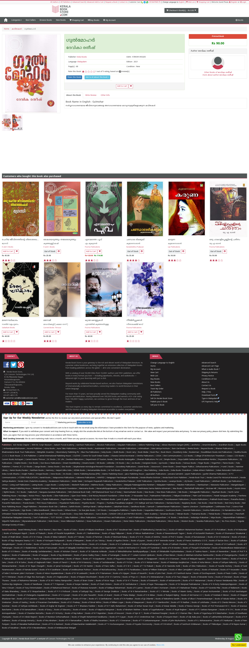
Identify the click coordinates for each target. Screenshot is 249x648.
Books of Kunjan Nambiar (78, 584)
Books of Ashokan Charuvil (65, 552)
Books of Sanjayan (41, 555)
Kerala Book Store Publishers (174, 478)
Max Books (177, 488)
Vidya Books (216, 518)
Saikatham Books (8, 328)
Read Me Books (216, 503)
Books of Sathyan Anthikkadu (25, 606)
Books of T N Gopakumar (94, 559)
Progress (101, 503)
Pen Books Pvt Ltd (91, 499)
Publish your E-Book (158, 402)
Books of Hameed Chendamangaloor (55, 599)
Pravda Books (29, 503)
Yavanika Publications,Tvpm (208, 521)
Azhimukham (143, 449)
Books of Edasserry (62, 610)
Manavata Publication (220, 485)
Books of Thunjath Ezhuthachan (196, 548)
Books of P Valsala (76, 537)
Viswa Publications (94, 521)
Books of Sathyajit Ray (82, 592)
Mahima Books (97, 485)
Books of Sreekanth (149, 581)
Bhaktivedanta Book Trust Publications (18, 452)
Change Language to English (162, 363)
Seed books (15, 510)
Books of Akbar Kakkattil (55, 537)
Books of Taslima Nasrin (197, 552)
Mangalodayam (237, 485)
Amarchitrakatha (209, 445)
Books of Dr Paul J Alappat (177, 577)
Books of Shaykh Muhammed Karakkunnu (89, 617)
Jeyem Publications (193, 474)
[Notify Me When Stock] (59, 252)
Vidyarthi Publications (11, 521)
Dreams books (88, 463)
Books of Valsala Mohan (225, 599)
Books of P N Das (125, 562)
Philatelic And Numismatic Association (147, 499)
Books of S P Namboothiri (158, 602)
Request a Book (111, 2)
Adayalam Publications (126, 445)
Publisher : (77, 57)
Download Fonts (209, 395)
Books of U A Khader (98, 544)
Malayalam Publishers (166, 485)
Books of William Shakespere (155, 570)
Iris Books (67, 474)
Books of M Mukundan (237, 530)
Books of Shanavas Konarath (84, 588)
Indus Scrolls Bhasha (10, 474)
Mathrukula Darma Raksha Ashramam (154, 488)
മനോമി (47, 320)
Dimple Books (170, 459)
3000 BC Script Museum (42, 445)
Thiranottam (227, 514)
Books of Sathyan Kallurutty (225, 562)
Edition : (132, 62)
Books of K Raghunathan (57, 577)
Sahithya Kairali (89, 507)
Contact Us (123, 2)
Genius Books (54, 467)
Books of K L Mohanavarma (200, 621)
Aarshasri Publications (85, 445)
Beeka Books (193, 449)
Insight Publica (28, 474)
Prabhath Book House (219, 499)
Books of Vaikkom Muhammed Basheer (186, 530)
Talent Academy (151, 514)
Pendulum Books (108, 499)
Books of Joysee (138, 541)
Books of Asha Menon (201, 562)
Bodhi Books (118, 452)
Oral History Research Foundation (103, 496)
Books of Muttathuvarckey (104, 570)
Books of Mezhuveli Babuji (116, 537)
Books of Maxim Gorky (182, 592)
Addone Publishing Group (149, 445)
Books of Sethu (25, 559)
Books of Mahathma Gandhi (167, 599)
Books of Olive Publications (195, 566)
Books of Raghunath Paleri (39, 562)
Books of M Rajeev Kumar (234, 624)
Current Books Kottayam (12, 459)
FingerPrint (216, 463)
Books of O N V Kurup (32, 537)
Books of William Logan (113, 602)
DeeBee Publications (75, 459)
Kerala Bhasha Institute (150, 478)
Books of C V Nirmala (159, 592)
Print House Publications (47, 503)
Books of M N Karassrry (81, 562)
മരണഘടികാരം (10, 320)
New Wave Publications (166, 492)
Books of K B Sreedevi (171, 548)
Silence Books (57, 510)
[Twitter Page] (14, 367)
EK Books (120, 463)
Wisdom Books (187, 521)
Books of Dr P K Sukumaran (201, 544)
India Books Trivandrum (181, 470)
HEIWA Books (79, 470)
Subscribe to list (84, 422)
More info (160, 645)
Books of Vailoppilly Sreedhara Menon (75, 548)
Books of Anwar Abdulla (165, 606)
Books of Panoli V (60, 562)
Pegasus (77, 499)
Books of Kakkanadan (21, 555)
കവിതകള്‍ (17, 29)
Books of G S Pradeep (70, 602)
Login (243, 2)
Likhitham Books (219, 481)
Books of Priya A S (130, 577)
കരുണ (171, 239)
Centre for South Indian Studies (95, 456)
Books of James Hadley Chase (87, 555)
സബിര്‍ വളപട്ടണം (10, 324)
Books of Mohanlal (210, 570)
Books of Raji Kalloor (74, 613)
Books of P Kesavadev (230, 570)
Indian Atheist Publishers (203, 470)
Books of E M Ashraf (163, 624)
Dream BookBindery (71, 463)
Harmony (50, 470)
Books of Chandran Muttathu (31, 613)
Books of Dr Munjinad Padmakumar (184, 584)
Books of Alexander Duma (202, 577)
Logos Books (50, 485)
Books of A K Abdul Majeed (25, 617)
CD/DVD (76, 456)
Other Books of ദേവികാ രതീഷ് (218, 72)
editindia (110, 463)
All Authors (54, 2)
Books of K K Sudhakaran (120, 544)
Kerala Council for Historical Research (222, 478)
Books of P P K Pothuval (59, 592)
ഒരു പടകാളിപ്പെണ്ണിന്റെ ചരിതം (224, 239)
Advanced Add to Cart (95, 2)
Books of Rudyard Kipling (168, 595)
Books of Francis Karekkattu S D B (192, 541)
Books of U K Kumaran (169, 559)
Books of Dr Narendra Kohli (168, 566)
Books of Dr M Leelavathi (77, 573)
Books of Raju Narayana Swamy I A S (18, 541)
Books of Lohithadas (200, 602)
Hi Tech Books (114, 470)
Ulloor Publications (88, 518)
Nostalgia (22, 496)
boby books (106, 452)
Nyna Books (47, 496)
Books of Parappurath (147, 559)
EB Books (101, 463)
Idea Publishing (150, 470)
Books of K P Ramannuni (100, 573)
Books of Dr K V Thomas (127, 581)
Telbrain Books (183, 514)
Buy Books (94, 20)
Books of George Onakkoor (107, 592)
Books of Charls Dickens (101, 584)
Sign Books (26, 510)
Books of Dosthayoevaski (204, 573)
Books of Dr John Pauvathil (84, 595)
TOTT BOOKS (56, 518)
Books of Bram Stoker (84, 581)
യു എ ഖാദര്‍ (215, 244)
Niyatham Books (219, 492)
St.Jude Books (66, 514)
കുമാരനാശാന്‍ (133, 244)
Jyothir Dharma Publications (215, 474)
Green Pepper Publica (185, 467)
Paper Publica (16, 499)
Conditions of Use (209, 379)
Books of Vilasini (74, 559)
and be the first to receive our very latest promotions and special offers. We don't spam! (61, 418)
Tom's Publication (41, 518)
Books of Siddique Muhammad (112, 588)
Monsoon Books (225, 488)
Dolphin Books (20, 463)
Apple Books (241, 445)
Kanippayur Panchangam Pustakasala (122, 478)
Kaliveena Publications (85, 478)
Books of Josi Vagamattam (104, 548)
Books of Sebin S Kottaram (156, 588)
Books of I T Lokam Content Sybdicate (138, 555)
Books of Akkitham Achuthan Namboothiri (195, 555)
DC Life (61, 459)
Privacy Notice (208, 376)
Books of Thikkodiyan (212, 624)
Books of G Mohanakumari (152, 577)
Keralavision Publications (59, 481)
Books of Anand (105, 595)
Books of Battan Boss (219, 541)
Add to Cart (122, 86)
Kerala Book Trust (197, 478)
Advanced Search (78, 2)
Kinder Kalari (77, 481)
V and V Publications (135, 518)
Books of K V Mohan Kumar (147, 562)
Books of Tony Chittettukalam (29, 588)
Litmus (5, 485)
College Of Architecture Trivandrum (210, 456)
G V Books (28, 467)
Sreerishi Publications (192, 510)
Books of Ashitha (152, 537)
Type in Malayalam (209, 398)
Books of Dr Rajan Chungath (32, 566)
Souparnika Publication (154, 510)
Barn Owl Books (179, 449)
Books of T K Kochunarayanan (111, 624)
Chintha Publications (145, 456)
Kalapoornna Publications (63, 478)
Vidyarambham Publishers (234, 518)
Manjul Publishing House (20, 488)
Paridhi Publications (51, 499)
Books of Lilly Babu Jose (190, 617)
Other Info (105, 95)
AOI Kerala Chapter (21, 445)
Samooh (150, 507)
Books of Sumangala (110, 555)
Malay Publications (114, 485)
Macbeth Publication (80, 485)
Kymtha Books (160, 481)
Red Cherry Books (232, 503)
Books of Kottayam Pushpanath (50, 541)
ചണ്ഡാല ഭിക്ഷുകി (135, 239)
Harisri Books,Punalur (19, 470)
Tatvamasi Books (167, 514)
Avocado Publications (127, 449)
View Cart (154, 372)
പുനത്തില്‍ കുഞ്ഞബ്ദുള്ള (97, 324)
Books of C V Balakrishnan (25, 548)
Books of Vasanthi (139, 573)
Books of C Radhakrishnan (88, 533)
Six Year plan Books (87, 510)
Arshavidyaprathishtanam (14, 449)
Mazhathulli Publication (194, 488)
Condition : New (133, 67)
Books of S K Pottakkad (215, 530)
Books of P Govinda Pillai (209, 588)
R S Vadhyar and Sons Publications (149, 503)
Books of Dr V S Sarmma (109, 577)
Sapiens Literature (190, 507)
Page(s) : (73, 67)
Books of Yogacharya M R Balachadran (210, 613)
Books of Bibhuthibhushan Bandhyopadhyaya (128, 552)
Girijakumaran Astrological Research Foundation (93, 467)
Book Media (143, 452)
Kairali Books (45, 478)
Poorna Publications (92, 247)
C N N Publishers (29, 456)
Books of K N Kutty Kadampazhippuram (220, 584)
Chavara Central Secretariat (122, 456)
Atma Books (49, 449)
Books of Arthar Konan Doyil (140, 606)
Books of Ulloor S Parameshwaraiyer (197, 599)
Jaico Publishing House (134, 474)
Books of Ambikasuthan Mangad (62, 628)
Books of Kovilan (24, 544)
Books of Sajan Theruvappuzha (153, 584)
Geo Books (66, 467)
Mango (5, 488)
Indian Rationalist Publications (229, 470)
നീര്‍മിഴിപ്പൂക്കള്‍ (134, 320)
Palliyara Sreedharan (182, 496)
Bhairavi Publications (224, 449)
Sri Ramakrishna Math (231, 510)
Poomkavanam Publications (177, 499)
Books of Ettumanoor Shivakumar (230, 533)
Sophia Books (136, 510)
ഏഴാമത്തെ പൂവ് (93, 239)
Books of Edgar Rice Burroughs (31, 577)
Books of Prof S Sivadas (172, 537)
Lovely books (64, 485)
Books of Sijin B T (134, 613)
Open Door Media (79, 496)
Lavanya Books (175, 481)
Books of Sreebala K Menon (217, 595)
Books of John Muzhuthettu (174, 621)
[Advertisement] (124, 150)
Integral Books (42, 474)
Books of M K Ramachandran (134, 592)
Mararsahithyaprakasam (106, 488)
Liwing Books (37, 485)
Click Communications (172, 456)
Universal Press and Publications (111, 518)
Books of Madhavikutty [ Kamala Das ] (150, 530)
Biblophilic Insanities (45, 452)
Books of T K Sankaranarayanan (146, 621)
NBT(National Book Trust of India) (107, 492)
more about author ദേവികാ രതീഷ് (218, 75)
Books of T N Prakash (143, 566)
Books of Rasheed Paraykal (155, 613)
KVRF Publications (144, 481)
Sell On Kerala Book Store (161, 398)
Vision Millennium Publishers (72, 521)
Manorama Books (86, 488)
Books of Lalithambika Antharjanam (218, 617)
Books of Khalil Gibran (11, 537)
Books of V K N (136, 537)
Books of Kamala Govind (26, 570)
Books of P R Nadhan (180, 602)
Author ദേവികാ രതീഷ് (202, 51)
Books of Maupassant (135, 602)
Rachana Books (173, 503)
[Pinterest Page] (21, 367)
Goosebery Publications (126, 467)
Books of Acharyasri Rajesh (15, 533)
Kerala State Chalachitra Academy (32, 481)
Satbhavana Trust (222, 507)
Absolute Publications (106, 445)
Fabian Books (175, 463)
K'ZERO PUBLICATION (28, 478)
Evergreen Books (149, 463)
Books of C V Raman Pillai (181, 613)
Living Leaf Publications (20, 485)
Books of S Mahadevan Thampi (183, 588)
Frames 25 (17, 467)
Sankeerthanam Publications (169, 507)
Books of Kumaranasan (195, 537)
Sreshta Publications (211, 510)
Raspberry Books (189, 503)
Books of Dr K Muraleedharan (33, 628)
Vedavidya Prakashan (200, 518)
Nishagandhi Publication (200, 492)
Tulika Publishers (71, 518)
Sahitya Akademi (105, 507)
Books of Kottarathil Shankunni (200, 533)
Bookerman (194, 452)
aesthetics (195, 445)
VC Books (172, 518)
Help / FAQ (206, 392)
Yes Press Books (229, 521)
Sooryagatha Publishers (119, 510)
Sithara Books (71, 510)
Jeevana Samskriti (175, 474)
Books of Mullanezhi (231, 588)
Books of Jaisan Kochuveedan (207, 592)
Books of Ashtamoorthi (170, 581)
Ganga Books (40, 467)
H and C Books (7, 247)
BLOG (240, 20)
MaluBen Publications (186, 485)
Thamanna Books (198, 514)
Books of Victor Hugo (105, 581)
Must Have (57, 530)
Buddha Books (240, 452)
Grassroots (156, 467)
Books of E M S (124, 566)
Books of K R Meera (11, 552)
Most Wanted (44, 530)
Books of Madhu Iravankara (96, 621)
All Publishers (65, 2)
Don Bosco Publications (50, 463)
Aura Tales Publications (67, 449)
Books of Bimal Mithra (91, 602)
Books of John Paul (157, 573)
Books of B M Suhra (17, 562)
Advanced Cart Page (210, 366)
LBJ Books (188, 481)
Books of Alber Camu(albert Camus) (184, 570)
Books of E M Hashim (83, 566)
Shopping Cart (204, 2)
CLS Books (188, 456)
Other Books (124, 496)
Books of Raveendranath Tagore (171, 533)
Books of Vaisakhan (10, 628)
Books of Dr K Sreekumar (219, 537)
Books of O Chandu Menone (223, 602)
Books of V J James (135, 588)
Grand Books (143, 467)
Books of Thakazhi (38, 533)
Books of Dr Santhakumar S (126, 584)
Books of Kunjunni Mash (167, 617)
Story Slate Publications (84, 514)
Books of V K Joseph (61, 595)
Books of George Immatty (23, 621)
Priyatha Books (88, 503)
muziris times (240, 488)
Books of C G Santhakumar (100, 599)
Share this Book (74, 77)
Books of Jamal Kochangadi (59, 566)
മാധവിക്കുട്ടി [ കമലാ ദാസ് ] (55, 324)
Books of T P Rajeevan (54, 584)
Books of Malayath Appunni (193, 559)
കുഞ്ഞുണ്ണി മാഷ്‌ (50, 244)
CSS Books (239, 456)
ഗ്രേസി (5, 244)
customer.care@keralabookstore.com (21, 398)
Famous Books (189, 463)
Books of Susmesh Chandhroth (47, 544)
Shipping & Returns (210, 372)
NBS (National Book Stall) (79, 492)
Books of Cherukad (223, 577)
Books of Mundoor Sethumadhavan (54, 617)
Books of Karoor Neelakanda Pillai (222, 581)
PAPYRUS (36, 499)
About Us (205, 382)
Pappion (27, 499)
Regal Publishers (30, 507)
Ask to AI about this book (97, 77)
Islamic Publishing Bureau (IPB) (87, 474)
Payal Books (66, 499)
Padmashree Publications (160, 496)
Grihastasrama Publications (207, 467)
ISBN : (136, 57)
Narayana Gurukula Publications (52, 492)
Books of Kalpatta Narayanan (101, 610)
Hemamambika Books (96, 470)
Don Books (33, 463)
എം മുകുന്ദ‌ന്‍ (91, 244)
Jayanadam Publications (156, 474)
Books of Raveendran (219, 552)
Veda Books (184, 518)
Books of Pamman (94, 537)
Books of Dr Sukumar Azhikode (93, 552)
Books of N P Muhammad (194, 581)
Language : (77, 62)
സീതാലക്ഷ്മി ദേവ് (134, 324)
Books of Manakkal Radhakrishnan (25, 624)
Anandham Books (226, 445)
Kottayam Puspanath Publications (98, 481)
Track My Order (156, 389)
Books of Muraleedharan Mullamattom (228, 548)
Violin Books (53, 521)
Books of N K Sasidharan (50, 570)
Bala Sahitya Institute (160, 449)
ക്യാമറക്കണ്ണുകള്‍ (94, 320)
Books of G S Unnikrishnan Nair (141, 617)
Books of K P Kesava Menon (75, 544)
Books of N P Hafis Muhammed (112, 606)
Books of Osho (70, 530)
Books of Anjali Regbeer (176, 610)
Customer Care (145, 2)
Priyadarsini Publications (70, 503)
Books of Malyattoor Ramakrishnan (49, 559)
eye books (163, 463)
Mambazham (203, 485)
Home (6, 29)
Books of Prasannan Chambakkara (44, 602)
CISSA (158, 456)
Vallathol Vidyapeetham (156, 518)
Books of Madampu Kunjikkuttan (175, 562)
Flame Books (228, 463)
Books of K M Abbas (146, 595)
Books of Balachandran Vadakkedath (80, 624)
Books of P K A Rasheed (52, 624)
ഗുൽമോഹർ (80, 40)
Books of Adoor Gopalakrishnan (50, 573)
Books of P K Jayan (117, 617)
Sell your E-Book (157, 405)
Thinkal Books (214, 514)
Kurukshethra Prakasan (135, 247)
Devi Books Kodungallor (125, 459)
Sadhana (63, 507)
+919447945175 (155, 2)
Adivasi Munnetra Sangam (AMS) (175, 445)
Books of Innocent (116, 613)
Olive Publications (61, 496)
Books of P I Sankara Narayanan (203, 610)
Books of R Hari (80, 599)
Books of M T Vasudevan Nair (119, 530)
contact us (139, 431)
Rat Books (202, 503)
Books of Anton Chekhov (218, 559)
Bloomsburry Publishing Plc (67, 452)
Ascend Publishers (34, 449)
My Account (110, 20)
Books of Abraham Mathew (128, 610)
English (181, 2)
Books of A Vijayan (121, 573)
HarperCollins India (64, 470)
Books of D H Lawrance (27, 599)
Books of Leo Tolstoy (95, 541)
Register (234, 2)
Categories (15, 20)
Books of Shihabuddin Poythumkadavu (167, 552)
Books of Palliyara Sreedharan (92, 530)
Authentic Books (86, 449)
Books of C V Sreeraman (120, 621)
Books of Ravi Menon (166, 555)
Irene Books (56, 474)
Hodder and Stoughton (132, 470)
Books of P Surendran (150, 548)
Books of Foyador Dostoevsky (139, 624)
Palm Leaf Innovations (202, 496)
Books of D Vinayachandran (33, 592)
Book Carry (131, 452)
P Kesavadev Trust (140, 496)
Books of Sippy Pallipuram (113, 533)
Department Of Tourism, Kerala (99, 459)
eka (128, 463)
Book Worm (166, 452)
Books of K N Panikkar (123, 599)
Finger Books (203, 463)
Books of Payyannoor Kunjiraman (121, 559)
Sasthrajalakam (206, 507)
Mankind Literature (41, 488)
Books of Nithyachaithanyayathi (147, 544)
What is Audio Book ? (211, 369)
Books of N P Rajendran (95, 613)
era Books (136, 463)
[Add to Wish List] (131, 86)
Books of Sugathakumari (153, 610)
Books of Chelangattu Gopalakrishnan (34, 595)
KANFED (101, 478)
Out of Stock (49, 251)
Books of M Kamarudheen (25, 610)
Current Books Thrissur (52, 328)
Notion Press (34, 496)
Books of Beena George (189, 606)
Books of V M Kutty (54, 613)
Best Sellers (31, 20)
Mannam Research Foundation (64, 488)
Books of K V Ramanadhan (70, 621)
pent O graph (123, 499)
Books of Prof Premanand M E (215, 606)
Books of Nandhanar (33, 584)
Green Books (168, 467)
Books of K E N (226, 610)
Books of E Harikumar (223, 621)
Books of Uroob (238, 537)
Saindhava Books (138, 507)
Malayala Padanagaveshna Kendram (139, 485)
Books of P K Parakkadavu (129, 570)
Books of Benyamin (75, 541)
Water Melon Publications (134, 521)
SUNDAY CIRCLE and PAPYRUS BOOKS (125, 514)
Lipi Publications (174, 247)
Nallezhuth (32, 492)
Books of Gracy (45, 610)
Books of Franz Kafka (105, 566)
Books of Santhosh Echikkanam (187, 624)
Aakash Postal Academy (64, 445)
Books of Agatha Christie (118, 541)
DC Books (51, 459)
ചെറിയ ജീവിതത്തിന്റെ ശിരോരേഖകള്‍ (21, 239)
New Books (61, 20)
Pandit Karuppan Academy (225, 496)
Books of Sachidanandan (104, 562)
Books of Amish (80, 610)
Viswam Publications (112, 521)
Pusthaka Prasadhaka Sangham (120, 503)
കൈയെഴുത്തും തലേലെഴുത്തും (59, 239)
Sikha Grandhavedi (41, 510)
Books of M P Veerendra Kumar (161, 541)
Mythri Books (9, 492)
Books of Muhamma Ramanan (24, 581)
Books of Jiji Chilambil (144, 599)
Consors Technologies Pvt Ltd (61, 639)
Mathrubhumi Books (127, 488)
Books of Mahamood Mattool (57, 588)
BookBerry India (180, 452)
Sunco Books (101, 514)
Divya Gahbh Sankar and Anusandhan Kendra (197, 459)
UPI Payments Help (210, 402)
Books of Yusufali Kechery (220, 566)
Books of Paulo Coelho (227, 573)
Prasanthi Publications (11, 503)
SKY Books (102, 510)
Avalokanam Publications (105, 449)
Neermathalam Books (133, 492)
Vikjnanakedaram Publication (34, 521)
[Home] (5, 20)
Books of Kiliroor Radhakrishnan (140, 533)
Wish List (191, 2)
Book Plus (154, 452)
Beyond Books (207, 449)
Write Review (90, 95)
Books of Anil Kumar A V (128, 548)
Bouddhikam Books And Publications (216, 452)
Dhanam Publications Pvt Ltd (149, 459)
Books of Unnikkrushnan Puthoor (77, 570)
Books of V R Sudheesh (225, 544)
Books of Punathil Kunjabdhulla (61, 533)
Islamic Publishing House (112, 474)
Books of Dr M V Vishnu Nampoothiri (56, 581)
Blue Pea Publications (90, 452)
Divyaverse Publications (228, 459)
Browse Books (46, 20)
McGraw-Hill (211, 488)
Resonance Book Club (48, 507)
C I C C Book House (12, 456)
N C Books (21, 492)
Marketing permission (66, 422)
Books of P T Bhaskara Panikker (81, 606)
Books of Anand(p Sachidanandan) (37, 552)
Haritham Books (37, 470)
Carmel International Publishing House (55, 456)
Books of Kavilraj (20, 602)
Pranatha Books (237, 499)
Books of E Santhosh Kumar (179, 573)
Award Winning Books (27, 530)
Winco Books (173, 521)
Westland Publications (157, 521)
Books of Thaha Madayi (124, 595)
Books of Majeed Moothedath (84, 577)
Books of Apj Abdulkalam (61, 555)
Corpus (230, 456)
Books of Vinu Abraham (47, 621)
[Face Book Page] (6, 367)
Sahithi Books (75, 507)
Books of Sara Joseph (48, 548)
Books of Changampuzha (226, 555)
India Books (164, 470)
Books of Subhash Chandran (175, 544)
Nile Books (183, 492)
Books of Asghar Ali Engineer (52, 606)
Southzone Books (173, 510)
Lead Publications (202, 481)
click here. (223, 431)
